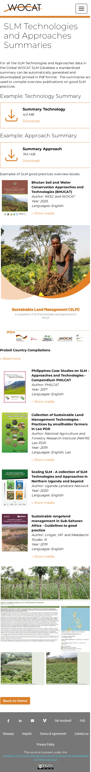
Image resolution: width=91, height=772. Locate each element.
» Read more (10, 358)
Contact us (81, 734)
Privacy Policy (45, 744)
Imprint (27, 734)
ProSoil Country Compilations (25, 350)
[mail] (32, 720)
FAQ (82, 720)
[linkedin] (20, 720)
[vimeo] (44, 720)
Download (31, 121)
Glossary (8, 734)
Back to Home (15, 701)
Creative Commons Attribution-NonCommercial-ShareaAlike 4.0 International (46, 757)
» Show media (43, 213)
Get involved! (63, 720)
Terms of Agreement (53, 734)
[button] (45, 17)
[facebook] (8, 720)
